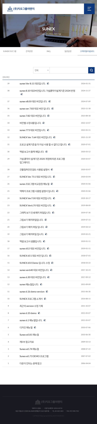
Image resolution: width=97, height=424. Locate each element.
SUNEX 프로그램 (9, 51)
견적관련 (29, 51)
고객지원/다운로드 (87, 51)
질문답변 (67, 51)
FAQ (48, 51)
